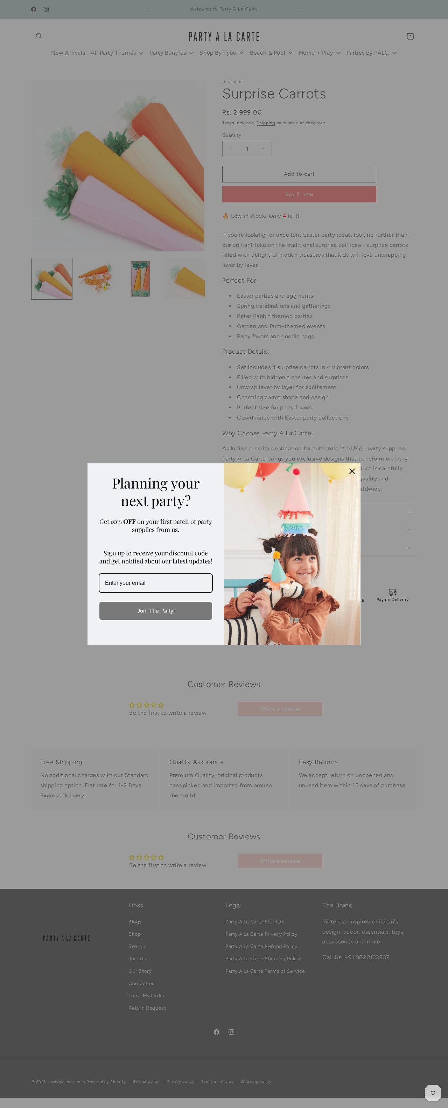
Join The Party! (156, 611)
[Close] (352, 471)
